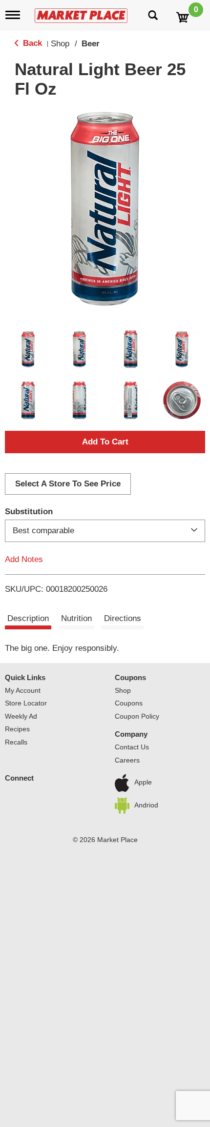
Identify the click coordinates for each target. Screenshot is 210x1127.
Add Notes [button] (24, 559)
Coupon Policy (137, 716)
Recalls (16, 742)
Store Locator (26, 703)
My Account (23, 690)
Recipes (17, 729)
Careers (127, 760)
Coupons (130, 677)
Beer (91, 43)
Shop (60, 43)
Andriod (146, 805)
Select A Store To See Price (68, 483)
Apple (143, 782)
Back (31, 43)
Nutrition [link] (76, 618)
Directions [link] (122, 618)
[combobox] (105, 531)
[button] (28, 349)
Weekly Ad (21, 716)
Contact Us (132, 747)
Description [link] (28, 618)
